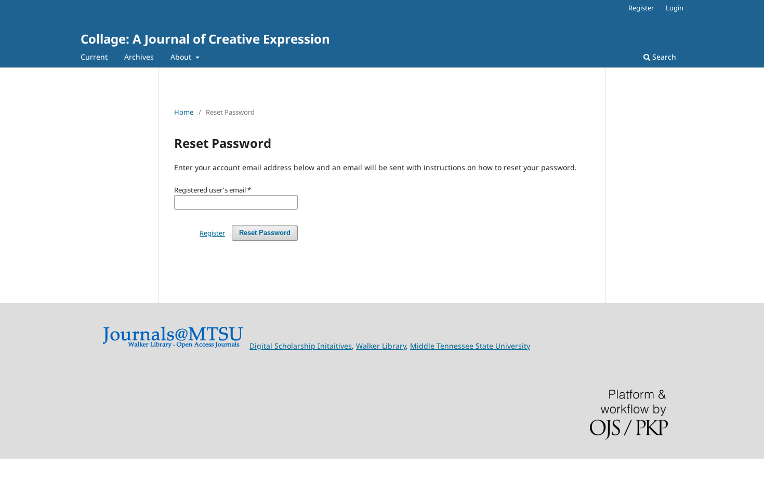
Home (183, 112)
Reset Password (265, 233)
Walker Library (381, 346)
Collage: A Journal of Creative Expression (205, 38)
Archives (139, 57)
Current (94, 57)
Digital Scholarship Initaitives (300, 346)
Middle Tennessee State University (470, 346)
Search (663, 57)
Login (674, 7)
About (181, 57)
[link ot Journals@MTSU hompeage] (172, 346)
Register (641, 7)
